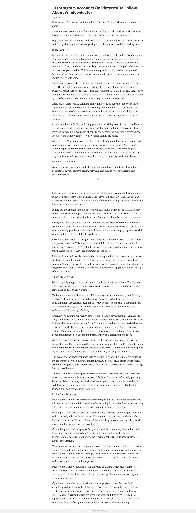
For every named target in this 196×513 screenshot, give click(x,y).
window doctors (124, 62)
